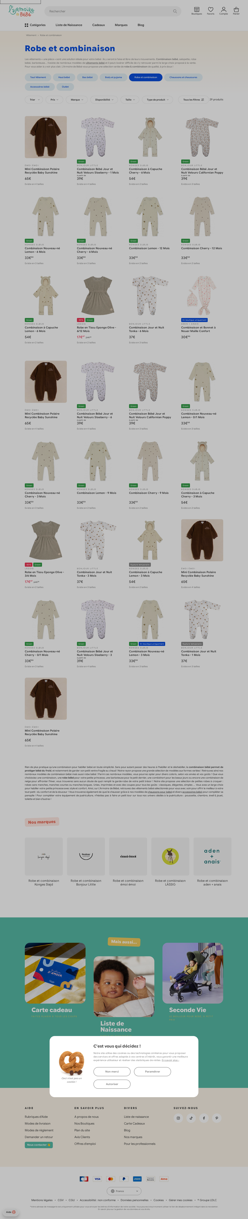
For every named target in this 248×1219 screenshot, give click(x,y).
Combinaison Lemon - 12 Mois (149, 248)
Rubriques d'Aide (36, 1117)
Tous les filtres (191, 99)
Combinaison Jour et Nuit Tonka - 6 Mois (146, 329)
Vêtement (31, 35)
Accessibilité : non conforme (98, 1200)
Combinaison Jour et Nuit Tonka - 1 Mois (198, 653)
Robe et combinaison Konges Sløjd (44, 882)
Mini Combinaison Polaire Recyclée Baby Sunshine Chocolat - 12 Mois (198, 576)
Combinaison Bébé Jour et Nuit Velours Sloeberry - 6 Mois (95, 417)
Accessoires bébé (39, 86)
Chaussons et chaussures (183, 77)
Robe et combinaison (145, 77)
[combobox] (34, 100)
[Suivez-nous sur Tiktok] (191, 1118)
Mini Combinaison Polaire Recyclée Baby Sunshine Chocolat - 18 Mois (42, 417)
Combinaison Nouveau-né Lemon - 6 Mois (42, 250)
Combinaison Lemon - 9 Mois (96, 493)
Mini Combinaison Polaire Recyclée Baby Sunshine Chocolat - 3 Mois (42, 734)
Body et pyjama (113, 77)
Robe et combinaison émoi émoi (128, 882)
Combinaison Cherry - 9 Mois (149, 493)
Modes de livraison (37, 1123)
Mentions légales (42, 1200)
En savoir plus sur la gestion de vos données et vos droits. (124, 1209)
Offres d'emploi (85, 1144)
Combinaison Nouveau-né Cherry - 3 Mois (42, 494)
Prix (53, 99)
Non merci (112, 1071)
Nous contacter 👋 (38, 1144)
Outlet (65, 86)
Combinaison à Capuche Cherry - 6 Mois (145, 170)
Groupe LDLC (208, 1200)
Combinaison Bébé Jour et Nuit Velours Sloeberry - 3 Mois (95, 655)
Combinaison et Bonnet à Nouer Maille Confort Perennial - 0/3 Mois (198, 331)
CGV (61, 1200)
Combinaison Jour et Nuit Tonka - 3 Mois (94, 574)
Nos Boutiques (84, 1123)
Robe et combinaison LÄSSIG (170, 882)
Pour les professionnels (139, 1144)
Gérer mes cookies (180, 1200)
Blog (127, 1130)
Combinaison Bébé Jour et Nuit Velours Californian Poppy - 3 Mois (150, 417)
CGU (72, 1200)
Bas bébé (87, 77)
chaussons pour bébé (160, 791)
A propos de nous (86, 1117)
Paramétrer (152, 1071)
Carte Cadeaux (134, 1123)
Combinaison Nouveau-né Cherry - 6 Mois (94, 250)
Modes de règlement (39, 1130)
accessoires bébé (192, 791)
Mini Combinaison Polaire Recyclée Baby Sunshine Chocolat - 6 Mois (42, 172)
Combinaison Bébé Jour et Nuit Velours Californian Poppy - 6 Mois (202, 172)
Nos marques (133, 1137)
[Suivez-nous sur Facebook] (204, 1118)
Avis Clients (82, 1137)
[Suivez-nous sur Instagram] (178, 1118)
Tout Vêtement (38, 77)
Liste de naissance (136, 1117)
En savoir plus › (170, 1060)
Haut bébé (64, 77)
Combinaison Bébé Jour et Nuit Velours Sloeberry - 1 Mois (98, 170)
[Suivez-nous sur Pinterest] (217, 1118)
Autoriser (112, 1084)
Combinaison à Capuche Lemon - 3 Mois (145, 574)
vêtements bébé (95, 62)
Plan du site (82, 1130)
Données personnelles (134, 1200)
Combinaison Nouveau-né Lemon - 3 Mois (146, 653)
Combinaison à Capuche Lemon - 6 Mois (41, 329)
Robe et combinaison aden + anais (212, 882)
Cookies (159, 1200)
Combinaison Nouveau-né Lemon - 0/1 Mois (198, 415)
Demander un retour (39, 1137)
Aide (8, 1212)
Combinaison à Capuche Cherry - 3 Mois (197, 494)
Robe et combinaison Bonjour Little (86, 882)
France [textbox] (120, 1191)
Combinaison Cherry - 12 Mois (201, 248)
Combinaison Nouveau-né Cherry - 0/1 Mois (42, 653)
